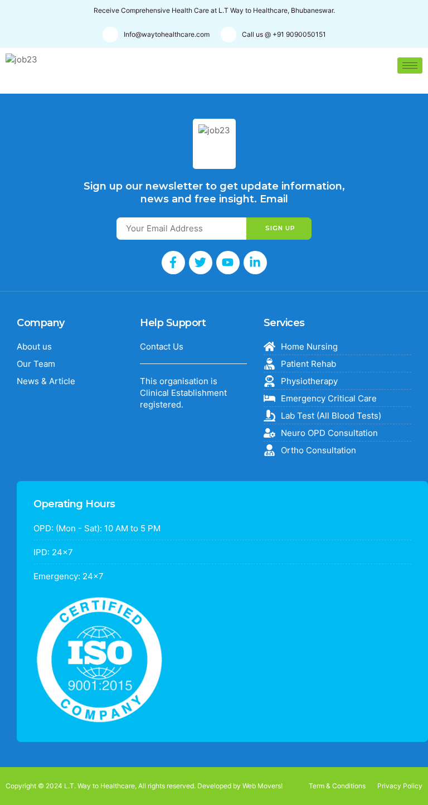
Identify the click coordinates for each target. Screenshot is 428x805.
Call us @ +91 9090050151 (284, 34)
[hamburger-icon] (409, 65)
